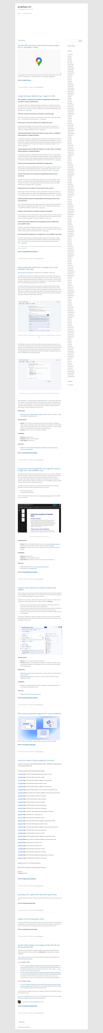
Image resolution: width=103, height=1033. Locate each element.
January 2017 (70, 248)
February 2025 (71, 84)
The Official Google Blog (29, 744)
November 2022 (71, 130)
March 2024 (70, 103)
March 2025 (70, 83)
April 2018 (70, 223)
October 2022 (70, 132)
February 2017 (71, 246)
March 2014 (70, 305)
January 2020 (70, 187)
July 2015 (69, 278)
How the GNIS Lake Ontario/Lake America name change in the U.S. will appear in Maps (39, 46)
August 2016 (70, 256)
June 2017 (70, 239)
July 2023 (69, 116)
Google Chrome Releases (29, 879)
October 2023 (70, 111)
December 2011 (71, 351)
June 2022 (70, 138)
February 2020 (71, 185)
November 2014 (71, 292)
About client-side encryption (42, 566)
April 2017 (70, 243)
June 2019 (70, 199)
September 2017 (71, 234)
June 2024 (70, 98)
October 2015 (70, 273)
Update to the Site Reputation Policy (31, 919)
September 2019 (71, 194)
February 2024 (71, 105)
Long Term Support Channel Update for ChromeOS (36, 760)
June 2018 (70, 219)
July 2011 (69, 359)
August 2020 (70, 175)
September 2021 (71, 153)
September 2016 (71, 255)
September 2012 (71, 336)
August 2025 (70, 74)
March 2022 (70, 143)
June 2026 (70, 57)
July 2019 (69, 197)
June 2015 (70, 280)
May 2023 (70, 120)
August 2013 (70, 317)
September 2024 (71, 93)
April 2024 (70, 101)
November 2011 (71, 352)
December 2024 (71, 88)
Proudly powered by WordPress (24, 1027)
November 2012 (71, 332)
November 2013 (71, 312)
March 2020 (70, 184)
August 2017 (70, 236)
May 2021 (70, 160)
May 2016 (70, 261)
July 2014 (69, 298)
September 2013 (71, 315)
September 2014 (71, 295)
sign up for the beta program (46, 495)
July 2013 (69, 319)
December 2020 (71, 169)
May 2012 (70, 342)
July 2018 (69, 218)
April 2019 (70, 202)
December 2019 (71, 189)
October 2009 (70, 374)
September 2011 (71, 356)
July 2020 (69, 177)
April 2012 (70, 344)
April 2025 (70, 81)
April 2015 (70, 283)
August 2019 (70, 196)
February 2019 (71, 206)
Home (19, 13)
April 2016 (70, 263)
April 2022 (70, 142)
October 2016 (70, 253)
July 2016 (69, 258)
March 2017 (70, 245)
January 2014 (70, 309)
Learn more (29, 110)
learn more (47, 428)
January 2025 (70, 86)
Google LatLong (26, 80)
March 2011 (70, 364)
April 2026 (70, 61)
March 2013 (70, 325)
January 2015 (70, 288)
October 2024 (70, 91)
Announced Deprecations (24, 958)
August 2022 (70, 135)
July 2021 (69, 157)
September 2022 (71, 133)
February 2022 (71, 145)
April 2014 (70, 304)
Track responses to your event (34, 694)
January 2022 (70, 147)
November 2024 (71, 89)
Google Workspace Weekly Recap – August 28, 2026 (36, 96)
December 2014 (71, 290)
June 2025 (70, 78)
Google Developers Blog (28, 903)
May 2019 (70, 201)
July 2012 (69, 339)
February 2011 (71, 366)
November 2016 (71, 251)
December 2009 (71, 371)
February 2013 (71, 327)
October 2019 (70, 192)
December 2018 (71, 209)
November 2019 (71, 191)
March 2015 (70, 285)
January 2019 (70, 207)
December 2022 (71, 128)
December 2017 (71, 229)
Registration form (33, 568)
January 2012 (70, 349)
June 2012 (70, 341)
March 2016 (70, 265)
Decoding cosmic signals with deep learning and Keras (37, 894)
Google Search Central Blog (29, 929)
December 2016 (71, 250)
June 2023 (70, 118)
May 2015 (70, 282)
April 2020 (70, 182)
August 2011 (70, 357)
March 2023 (70, 123)
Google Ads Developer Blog (29, 1006)
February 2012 (71, 347)
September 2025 (71, 73)
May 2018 (70, 221)
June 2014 (70, 300)
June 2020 (70, 179)
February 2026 (71, 64)
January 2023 (70, 126)
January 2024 (70, 106)
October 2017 (70, 233)
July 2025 (69, 76)
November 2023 (71, 110)
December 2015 (71, 270)
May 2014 (70, 302)
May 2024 (70, 100)
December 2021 (71, 148)
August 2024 (70, 94)
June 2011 (70, 361)
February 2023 (71, 125)
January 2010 (70, 369)
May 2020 (70, 180)
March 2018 (70, 224)
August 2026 (70, 54)
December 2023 (71, 108)
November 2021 (71, 150)
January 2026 (70, 66)
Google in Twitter (27, 13)
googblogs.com (24, 6)
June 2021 (70, 159)
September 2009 (71, 376)
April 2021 (70, 162)
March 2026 (70, 62)
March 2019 (70, 204)
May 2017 (70, 241)
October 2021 (70, 152)
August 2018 (70, 216)
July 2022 (69, 137)
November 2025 (71, 69)
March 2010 (70, 368)
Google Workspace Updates (29, 251)
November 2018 (71, 211)
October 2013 (70, 314)
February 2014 (71, 307)
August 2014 (70, 297)
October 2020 (70, 172)
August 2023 (70, 115)
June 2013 (70, 320)
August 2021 (70, 155)
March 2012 (70, 346)
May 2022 (70, 140)
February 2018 (71, 226)
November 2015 (71, 271)
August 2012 (70, 337)
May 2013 (70, 322)
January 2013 (70, 329)
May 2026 (70, 59)
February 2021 (71, 165)
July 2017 (69, 238)
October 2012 (70, 334)
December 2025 (71, 67)
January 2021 (70, 167)
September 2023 (71, 113)
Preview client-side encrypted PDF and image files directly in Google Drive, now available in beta (39, 469)
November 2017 (71, 231)
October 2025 (70, 71)
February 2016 (71, 266)
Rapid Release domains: (26, 673)
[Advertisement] (51, 25)
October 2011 (70, 354)
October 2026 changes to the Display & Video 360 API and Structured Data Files (38, 946)
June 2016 (70, 260)
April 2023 (70, 121)
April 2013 (70, 324)
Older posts (21, 1021)
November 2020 (71, 170)
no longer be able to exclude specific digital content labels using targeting (41, 965)
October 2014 (70, 293)
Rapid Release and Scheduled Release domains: (31, 414)
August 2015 (70, 277)
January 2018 (70, 228)
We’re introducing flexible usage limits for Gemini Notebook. (39, 713)
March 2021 (70, 164)
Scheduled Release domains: (27, 676)
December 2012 (71, 330)
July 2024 (69, 96)
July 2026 (69, 56)
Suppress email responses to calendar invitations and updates (37, 589)
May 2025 (70, 79)
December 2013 (71, 310)
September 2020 (71, 174)
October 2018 (70, 212)
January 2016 (70, 268)
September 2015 (71, 275)
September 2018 (71, 214)
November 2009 (71, 373)
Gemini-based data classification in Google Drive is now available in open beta (38, 268)
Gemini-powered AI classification (25, 272)
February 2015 (71, 287)
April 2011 (70, 363)
